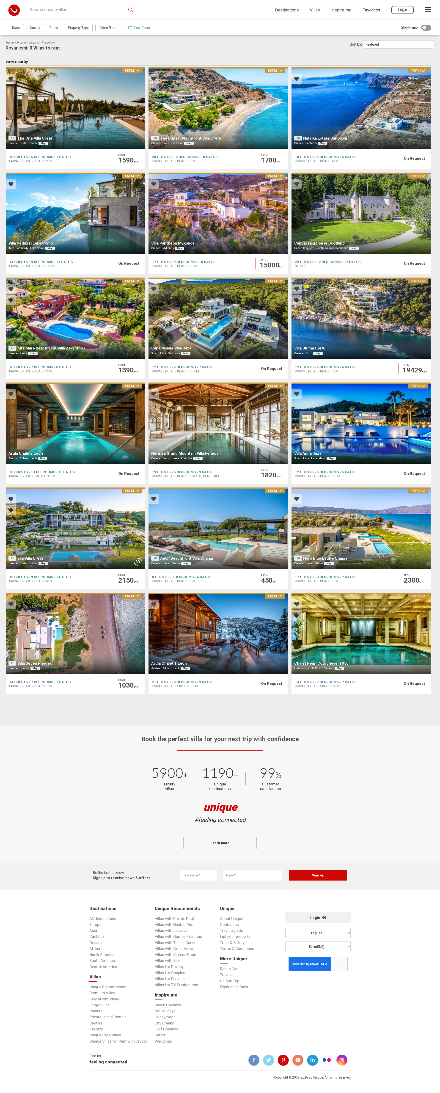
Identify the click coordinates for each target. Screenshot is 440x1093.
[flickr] (327, 1060)
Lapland (33, 42)
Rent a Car (229, 968)
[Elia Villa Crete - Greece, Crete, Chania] (75, 528)
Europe (95, 924)
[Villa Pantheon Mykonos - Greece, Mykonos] (218, 213)
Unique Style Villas (105, 1035)
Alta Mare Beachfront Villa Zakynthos (51, 348)
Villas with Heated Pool (174, 924)
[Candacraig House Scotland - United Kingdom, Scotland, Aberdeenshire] (361, 213)
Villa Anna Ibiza (307, 453)
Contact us (229, 924)
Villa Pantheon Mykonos (173, 243)
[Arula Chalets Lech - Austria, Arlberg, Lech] (75, 423)
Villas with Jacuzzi (171, 930)
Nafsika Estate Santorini (325, 138)
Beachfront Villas (104, 999)
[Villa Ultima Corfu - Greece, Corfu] (361, 318)
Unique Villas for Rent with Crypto (118, 1041)
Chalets (95, 1011)
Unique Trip (229, 981)
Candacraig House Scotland (319, 243)
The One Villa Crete (34, 138)
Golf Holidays (166, 1029)
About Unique (231, 918)
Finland (21, 42)
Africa (94, 948)
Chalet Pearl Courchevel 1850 (321, 663)
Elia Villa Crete (30, 558)
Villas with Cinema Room (176, 954)
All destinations (102, 918)
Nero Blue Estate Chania (325, 558)
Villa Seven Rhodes (34, 663)
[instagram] (343, 1060)
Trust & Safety (232, 942)
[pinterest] (285, 1060)
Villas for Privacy (169, 966)
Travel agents (231, 930)
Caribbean (98, 936)
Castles (95, 1023)
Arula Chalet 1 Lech (169, 663)
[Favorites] (10, 79)
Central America (103, 966)
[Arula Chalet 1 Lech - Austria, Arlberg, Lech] (218, 633)
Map (43, 143)
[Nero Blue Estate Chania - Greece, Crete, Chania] (361, 528)
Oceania (96, 942)
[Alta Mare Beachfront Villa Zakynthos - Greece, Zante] (75, 318)
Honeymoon (165, 1017)
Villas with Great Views (174, 948)
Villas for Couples (170, 972)
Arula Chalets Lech (25, 453)
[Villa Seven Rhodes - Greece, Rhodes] (75, 633)
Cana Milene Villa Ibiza (171, 348)
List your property (235, 936)
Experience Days (234, 987)
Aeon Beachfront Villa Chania (186, 558)
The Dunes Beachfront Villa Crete (190, 138)
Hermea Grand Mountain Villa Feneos (184, 453)
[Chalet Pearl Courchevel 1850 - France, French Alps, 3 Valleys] (361, 633)
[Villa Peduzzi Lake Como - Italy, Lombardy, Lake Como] (75, 213)
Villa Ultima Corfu (309, 348)
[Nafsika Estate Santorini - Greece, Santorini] (361, 108)
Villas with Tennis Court (175, 942)
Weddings (163, 1041)
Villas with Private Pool (174, 918)
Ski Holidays (165, 1011)
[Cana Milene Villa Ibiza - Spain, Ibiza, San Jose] (218, 318)
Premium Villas (102, 993)
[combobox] (398, 44)
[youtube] (299, 1060)
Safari (160, 1035)
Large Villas (99, 1005)
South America (102, 960)
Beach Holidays (168, 1005)
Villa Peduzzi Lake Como (30, 243)
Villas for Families (170, 978)
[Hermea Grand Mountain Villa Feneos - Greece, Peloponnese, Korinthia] (218, 423)
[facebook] (255, 1060)
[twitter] (270, 1060)
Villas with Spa (167, 960)
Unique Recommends (107, 987)
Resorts (96, 1029)
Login (315, 918)
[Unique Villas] (14, 10)
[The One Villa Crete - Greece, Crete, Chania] (75, 108)
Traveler (227, 974)
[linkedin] (314, 1060)
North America (101, 954)
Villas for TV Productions (176, 985)
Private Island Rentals (107, 1017)
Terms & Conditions (237, 948)
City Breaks (164, 1023)
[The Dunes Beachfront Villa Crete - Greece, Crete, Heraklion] (218, 108)
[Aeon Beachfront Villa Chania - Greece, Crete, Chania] (218, 528)
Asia (93, 930)
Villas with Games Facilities (178, 936)
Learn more (220, 843)
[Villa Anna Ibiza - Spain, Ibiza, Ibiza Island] (361, 423)
